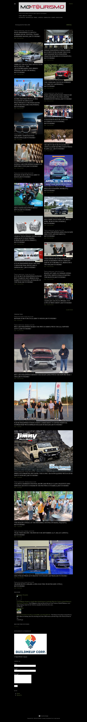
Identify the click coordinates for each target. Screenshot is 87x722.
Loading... (16, 626)
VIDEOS (30, 15)
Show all (69, 24)
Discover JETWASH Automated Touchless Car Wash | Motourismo (40, 576)
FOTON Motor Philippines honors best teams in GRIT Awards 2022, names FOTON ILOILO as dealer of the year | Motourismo (28, 279)
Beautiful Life (20, 608)
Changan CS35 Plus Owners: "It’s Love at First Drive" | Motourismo (58, 302)
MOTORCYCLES (29, 17)
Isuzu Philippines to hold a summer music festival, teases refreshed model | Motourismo (27, 34)
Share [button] (15, 38)
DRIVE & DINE (59, 17)
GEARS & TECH (47, 17)
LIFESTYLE (40, 17)
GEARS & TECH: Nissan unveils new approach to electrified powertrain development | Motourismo (27, 239)
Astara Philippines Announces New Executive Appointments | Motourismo (58, 234)
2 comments (19, 139)
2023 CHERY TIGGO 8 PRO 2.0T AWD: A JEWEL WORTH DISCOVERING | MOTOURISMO (57, 221)
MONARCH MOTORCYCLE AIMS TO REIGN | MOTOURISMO (27, 176)
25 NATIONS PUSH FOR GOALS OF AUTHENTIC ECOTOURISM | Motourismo (56, 121)
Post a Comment (20, 38)
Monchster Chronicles (22, 595)
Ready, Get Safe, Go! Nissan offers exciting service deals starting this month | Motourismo (57, 275)
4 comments (19, 526)
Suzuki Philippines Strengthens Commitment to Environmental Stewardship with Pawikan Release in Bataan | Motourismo (40, 424)
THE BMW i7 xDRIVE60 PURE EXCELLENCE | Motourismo (24, 137)
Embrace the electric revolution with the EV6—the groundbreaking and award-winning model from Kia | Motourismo (28, 68)
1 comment (19, 426)
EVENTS (53, 17)
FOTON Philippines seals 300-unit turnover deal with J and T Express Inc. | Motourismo (27, 265)
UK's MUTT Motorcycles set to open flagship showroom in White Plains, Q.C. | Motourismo (58, 147)
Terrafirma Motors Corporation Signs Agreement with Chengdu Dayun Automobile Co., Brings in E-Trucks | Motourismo (58, 261)
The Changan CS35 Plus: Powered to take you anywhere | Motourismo (57, 84)
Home (20, 15)
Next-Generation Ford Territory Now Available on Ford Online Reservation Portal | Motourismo (58, 97)
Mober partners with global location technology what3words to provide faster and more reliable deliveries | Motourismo (27, 103)
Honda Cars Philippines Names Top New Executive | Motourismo (28, 165)
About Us (24, 15)
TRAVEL (35, 17)
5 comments (19, 487)
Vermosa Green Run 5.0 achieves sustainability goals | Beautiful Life (33, 615)
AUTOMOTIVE (22, 17)
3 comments (19, 477)
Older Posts (69, 309)
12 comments (19, 178)
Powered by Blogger (44, 715)
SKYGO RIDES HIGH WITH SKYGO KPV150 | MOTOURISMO (26, 209)
